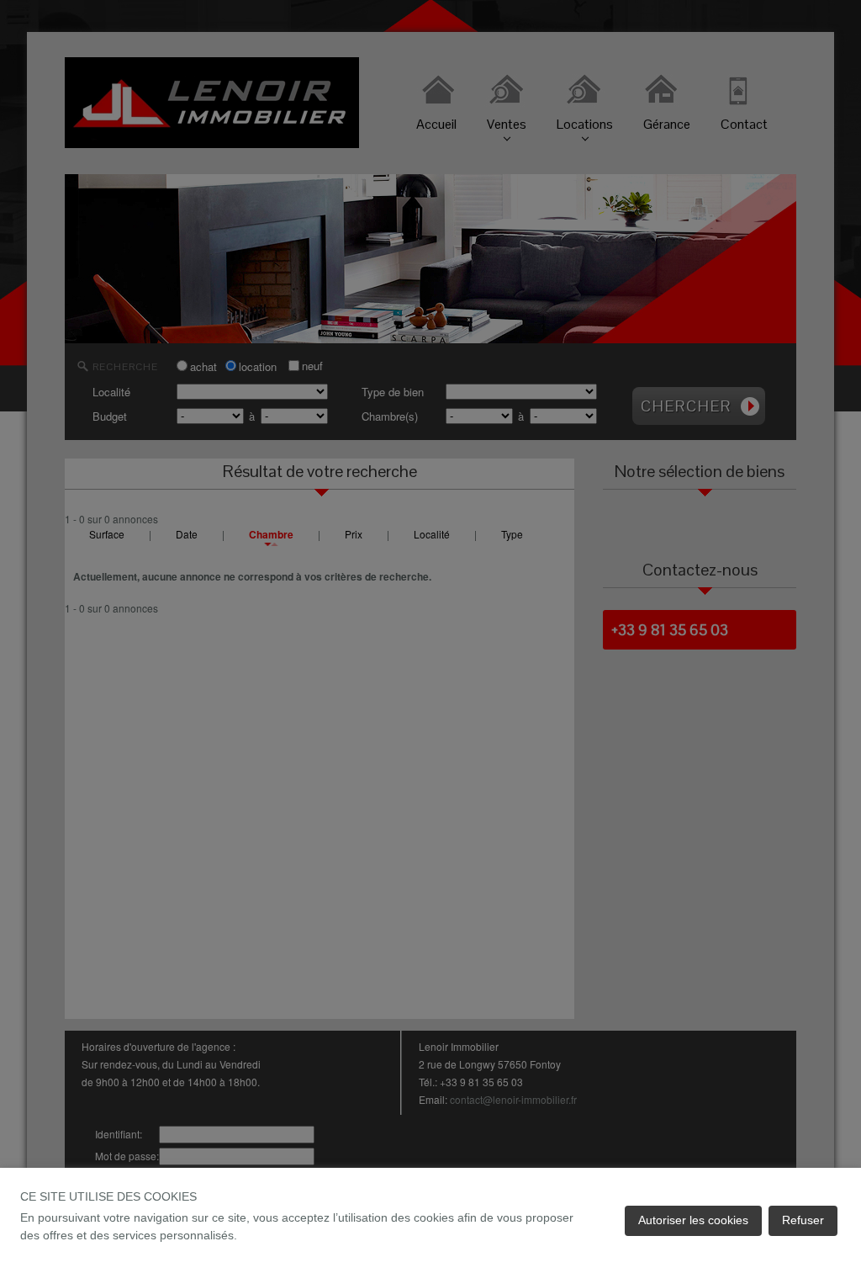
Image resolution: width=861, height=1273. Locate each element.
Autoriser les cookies (693, 1220)
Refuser (803, 1220)
